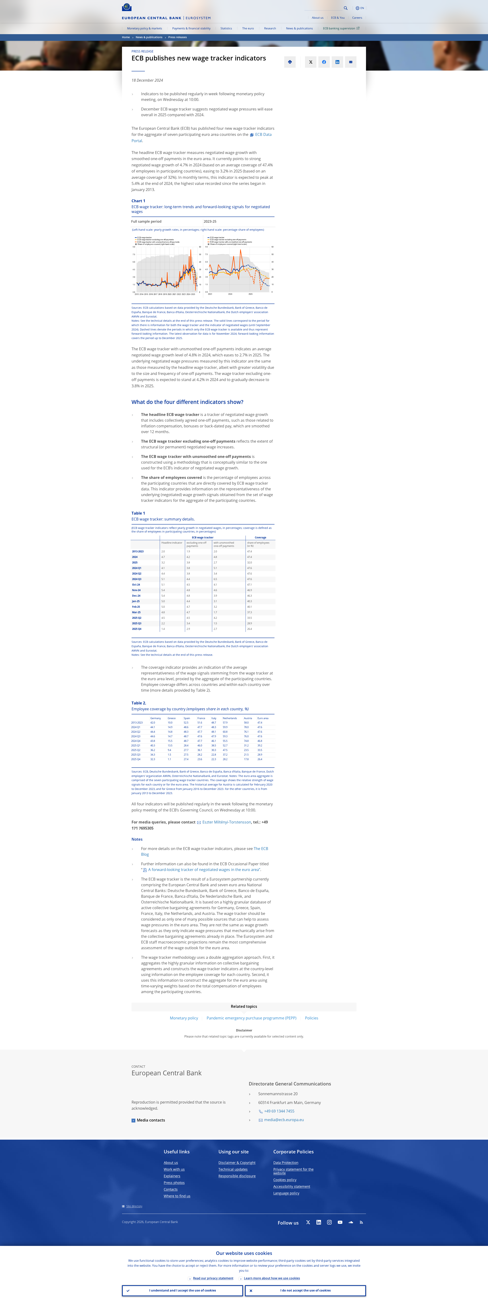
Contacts (171, 1189)
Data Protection (285, 1163)
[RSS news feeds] (361, 1222)
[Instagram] (329, 1222)
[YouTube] (340, 1222)
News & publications (299, 28)
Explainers (172, 1176)
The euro (248, 28)
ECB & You (338, 18)
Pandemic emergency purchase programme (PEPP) (251, 1018)
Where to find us (177, 1196)
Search (346, 8)
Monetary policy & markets (144, 28)
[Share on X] (310, 62)
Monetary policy (184, 1018)
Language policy (286, 1193)
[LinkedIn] (318, 1222)
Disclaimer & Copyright (236, 1163)
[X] (308, 1222)
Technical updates (233, 1169)
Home (126, 37)
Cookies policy (284, 1180)
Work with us (174, 1169)
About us (317, 18)
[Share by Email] (350, 62)
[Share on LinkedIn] (337, 62)
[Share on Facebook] (324, 62)
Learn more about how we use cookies (272, 1278)
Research (270, 28)
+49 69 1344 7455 (279, 1111)
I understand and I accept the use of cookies (182, 1290)
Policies (311, 1018)
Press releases (177, 37)
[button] (352, 8)
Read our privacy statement (213, 1278)
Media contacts (151, 1120)
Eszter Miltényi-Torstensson (226, 822)
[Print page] (290, 62)
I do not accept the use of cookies (305, 1290)
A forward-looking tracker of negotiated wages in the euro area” (204, 870)
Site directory (134, 1206)
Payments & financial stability (191, 28)
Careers (357, 18)
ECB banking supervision (339, 28)
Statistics (226, 28)
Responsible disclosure (237, 1176)
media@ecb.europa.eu (284, 1120)
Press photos (174, 1183)
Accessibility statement (291, 1186)
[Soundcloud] (350, 1222)
